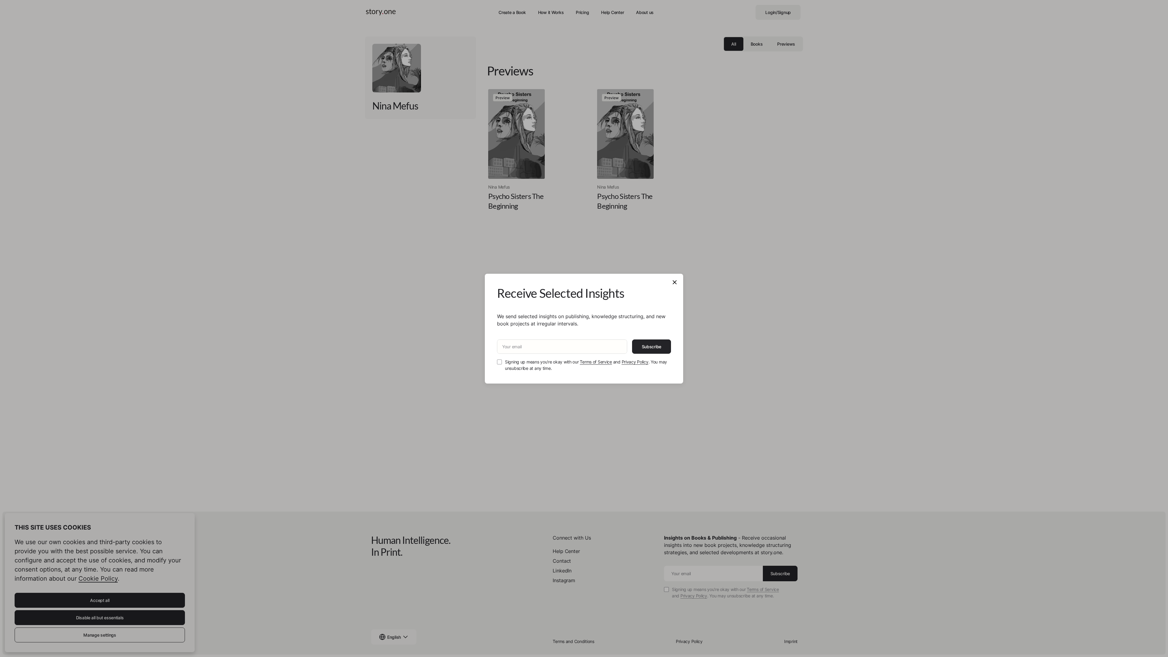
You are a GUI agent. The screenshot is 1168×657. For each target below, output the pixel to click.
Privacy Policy (635, 361)
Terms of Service (596, 361)
